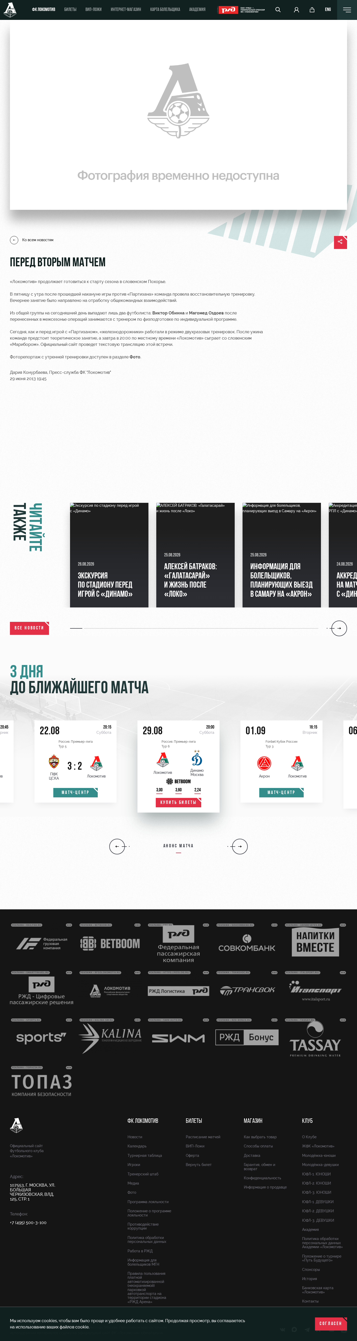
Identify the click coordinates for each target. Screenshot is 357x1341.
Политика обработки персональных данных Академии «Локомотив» (322, 1243)
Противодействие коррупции (143, 1226)
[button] (77, 628)
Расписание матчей (203, 1137)
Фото (132, 1192)
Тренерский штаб (143, 1174)
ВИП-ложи (93, 10)
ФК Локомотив (43, 10)
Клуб (307, 1121)
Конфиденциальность (262, 1178)
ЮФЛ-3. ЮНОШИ (316, 1192)
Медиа (133, 1183)
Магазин (253, 1121)
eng (328, 10)
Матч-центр (76, 793)
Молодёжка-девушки (320, 1165)
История (309, 1279)
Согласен (331, 1324)
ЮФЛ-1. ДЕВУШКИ (317, 1202)
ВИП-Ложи (195, 1146)
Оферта (192, 1155)
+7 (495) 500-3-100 (28, 1222)
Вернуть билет (199, 1165)
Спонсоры (311, 1269)
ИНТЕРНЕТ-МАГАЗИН (126, 10)
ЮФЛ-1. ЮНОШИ (316, 1174)
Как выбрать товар (260, 1137)
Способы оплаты (258, 1146)
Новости (135, 1137)
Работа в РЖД (140, 1251)
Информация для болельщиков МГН (143, 1262)
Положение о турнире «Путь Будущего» (321, 1258)
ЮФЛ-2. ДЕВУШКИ (318, 1211)
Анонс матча (178, 846)
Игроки (134, 1165)
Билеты (70, 10)
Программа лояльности (148, 1202)
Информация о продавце (265, 1187)
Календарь (137, 1146)
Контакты (310, 1301)
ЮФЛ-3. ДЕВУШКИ (318, 1220)
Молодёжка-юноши (319, 1155)
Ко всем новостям (37, 240)
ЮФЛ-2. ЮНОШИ (316, 1183)
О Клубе (309, 1137)
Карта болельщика (165, 10)
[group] (109, 555)
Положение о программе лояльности (149, 1213)
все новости (29, 628)
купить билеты (178, 803)
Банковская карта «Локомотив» (317, 1290)
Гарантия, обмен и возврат (259, 1167)
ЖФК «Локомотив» (318, 1146)
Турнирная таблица (145, 1155)
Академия (197, 10)
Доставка (252, 1155)
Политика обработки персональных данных (147, 1240)
